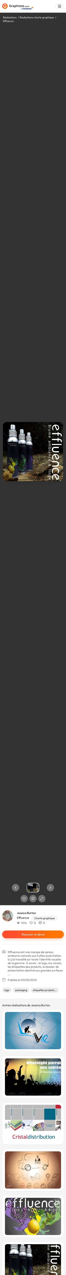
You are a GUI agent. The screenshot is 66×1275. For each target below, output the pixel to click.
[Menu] (59, 6)
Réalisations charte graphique (37, 17)
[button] (15, 887)
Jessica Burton (26, 913)
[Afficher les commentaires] (33, 898)
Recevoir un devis (33, 934)
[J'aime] (24, 898)
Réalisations (10, 17)
